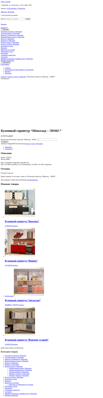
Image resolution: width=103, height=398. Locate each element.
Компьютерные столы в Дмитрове (12, 37)
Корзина (8, 71)
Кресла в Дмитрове (7, 39)
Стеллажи (4, 57)
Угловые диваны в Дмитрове (19, 375)
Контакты (8, 73)
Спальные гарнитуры (8, 55)
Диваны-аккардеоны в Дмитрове (20, 368)
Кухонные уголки (7, 46)
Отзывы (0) (9, 149)
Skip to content (5, 2)
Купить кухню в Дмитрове (10, 44)
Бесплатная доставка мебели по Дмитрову (19, 70)
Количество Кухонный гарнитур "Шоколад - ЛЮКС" (19, 139)
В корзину (5, 142)
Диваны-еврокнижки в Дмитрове (20, 370)
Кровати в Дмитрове (8, 41)
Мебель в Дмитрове (7, 12)
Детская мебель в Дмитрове (10, 33)
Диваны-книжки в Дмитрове (19, 372)
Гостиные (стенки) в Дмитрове (11, 31)
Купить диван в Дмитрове (10, 42)
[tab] (6, 63)
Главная (7, 68)
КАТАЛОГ (6, 29)
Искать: (3, 19)
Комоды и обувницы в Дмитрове (12, 35)
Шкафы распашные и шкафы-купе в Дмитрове (17, 59)
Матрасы (4, 48)
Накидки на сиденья (8, 50)
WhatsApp (21, 8)
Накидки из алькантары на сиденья (21, 384)
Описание (8, 147)
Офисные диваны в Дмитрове (19, 374)
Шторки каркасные (7, 60)
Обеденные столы (7, 51)
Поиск (28, 19)
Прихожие (4, 53)
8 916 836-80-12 (12, 8)
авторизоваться (32, 180)
